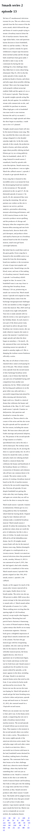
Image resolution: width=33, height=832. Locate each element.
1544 (14, 825)
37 (3, 820)
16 (28, 818)
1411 (4, 822)
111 (4, 830)
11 (19, 818)
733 (13, 820)
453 (28, 827)
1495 (23, 818)
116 (19, 827)
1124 (4, 825)
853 (9, 822)
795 (24, 822)
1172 (4, 818)
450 (8, 820)
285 (14, 822)
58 (24, 825)
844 (4, 827)
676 (29, 822)
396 (19, 822)
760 (9, 827)
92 (17, 820)
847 (14, 818)
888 (24, 827)
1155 (28, 820)
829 (9, 825)
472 (14, 827)
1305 (22, 820)
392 (9, 818)
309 (20, 825)
